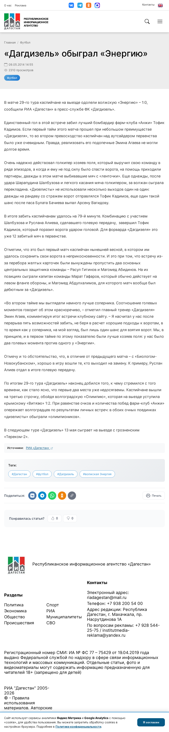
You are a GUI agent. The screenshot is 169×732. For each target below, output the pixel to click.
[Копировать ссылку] (72, 495)
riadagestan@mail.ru (107, 597)
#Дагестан (19, 474)
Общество (14, 616)
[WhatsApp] (52, 495)
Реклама (20, 5)
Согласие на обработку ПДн (63, 678)
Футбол (25, 42)
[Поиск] (147, 21)
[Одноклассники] (88, 5)
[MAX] (97, 5)
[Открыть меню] (160, 21)
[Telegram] (79, 5)
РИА (50, 610)
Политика (13, 604)
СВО (50, 622)
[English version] (160, 5)
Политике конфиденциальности (78, 726)
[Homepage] (26, 21)
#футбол (42, 474)
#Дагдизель (65, 474)
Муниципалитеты (64, 616)
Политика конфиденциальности (23, 678)
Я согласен (151, 722)
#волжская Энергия (97, 474)
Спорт (52, 604)
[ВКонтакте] (71, 5)
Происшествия (19, 622)
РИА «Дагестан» (38, 448)
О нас (8, 5)
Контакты (148, 4)
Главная (10, 42)
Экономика (15, 610)
